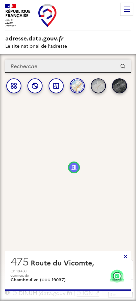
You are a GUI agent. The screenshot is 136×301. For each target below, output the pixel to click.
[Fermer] (125, 256)
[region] (68, 177)
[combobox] (68, 66)
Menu (126, 9)
